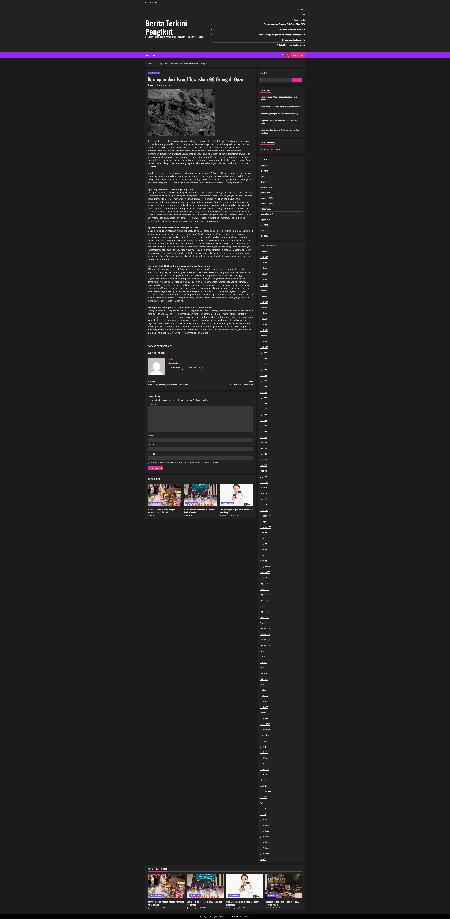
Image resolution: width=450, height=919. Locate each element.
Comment (153, 404)
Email (151, 444)
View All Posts (194, 367)
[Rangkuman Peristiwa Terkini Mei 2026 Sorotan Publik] (283, 886)
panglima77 (265, 516)
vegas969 (264, 583)
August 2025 (265, 219)
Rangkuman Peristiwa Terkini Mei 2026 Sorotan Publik (282, 903)
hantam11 (264, 763)
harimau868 (265, 791)
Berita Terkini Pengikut (166, 27)
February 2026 (266, 187)
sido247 (263, 780)
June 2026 (264, 165)
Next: (240, 383)
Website (151, 454)
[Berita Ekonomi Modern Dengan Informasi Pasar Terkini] (164, 495)
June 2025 (264, 230)
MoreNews (233, 916)
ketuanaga (265, 628)
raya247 (263, 684)
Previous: (168, 383)
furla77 (263, 797)
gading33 (264, 746)
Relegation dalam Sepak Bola (293, 39)
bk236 (263, 808)
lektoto (263, 651)
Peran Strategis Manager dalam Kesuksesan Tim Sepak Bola (282, 34)
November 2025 (266, 203)
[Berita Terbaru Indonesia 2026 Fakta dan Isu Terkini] (200, 495)
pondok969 (265, 724)
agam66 (263, 352)
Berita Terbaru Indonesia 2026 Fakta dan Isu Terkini (199, 511)
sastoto (263, 786)
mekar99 (264, 690)
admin (152, 85)
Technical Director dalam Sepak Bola (291, 45)
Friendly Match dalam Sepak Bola (292, 29)
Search (263, 73)
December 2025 (266, 198)
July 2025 (264, 225)
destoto (263, 741)
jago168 (263, 442)
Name (151, 435)
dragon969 (265, 566)
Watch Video (298, 55)
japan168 (264, 482)
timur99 (263, 532)
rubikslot (264, 673)
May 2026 (264, 171)
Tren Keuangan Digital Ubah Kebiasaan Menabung (236, 511)
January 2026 (265, 192)
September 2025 (266, 214)
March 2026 (265, 181)
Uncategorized (154, 73)
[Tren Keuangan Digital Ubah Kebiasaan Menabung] (236, 495)
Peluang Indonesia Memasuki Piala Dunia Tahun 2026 (284, 24)
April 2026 (264, 176)
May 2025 (264, 235)
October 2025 (265, 208)
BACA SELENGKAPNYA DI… (161, 346)
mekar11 (264, 251)
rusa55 (263, 859)
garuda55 (264, 819)
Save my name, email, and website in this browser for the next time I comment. (185, 462)
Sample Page (150, 55)
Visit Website (175, 367)
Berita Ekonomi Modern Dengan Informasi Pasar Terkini (161, 511)
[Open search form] (282, 55)
